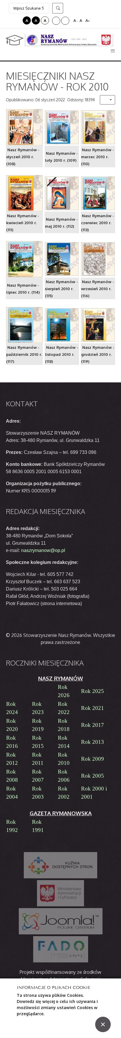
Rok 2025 (92, 691)
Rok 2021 (92, 708)
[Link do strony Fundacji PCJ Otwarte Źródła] (60, 921)
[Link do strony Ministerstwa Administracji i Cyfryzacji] (60, 893)
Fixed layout (56, 21)
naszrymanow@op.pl (43, 550)
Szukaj (57, 8)
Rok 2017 (92, 725)
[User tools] (107, 100)
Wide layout (65, 21)
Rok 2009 (92, 759)
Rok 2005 (92, 776)
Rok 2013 (92, 742)
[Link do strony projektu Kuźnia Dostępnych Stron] (60, 865)
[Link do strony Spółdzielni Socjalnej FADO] (60, 949)
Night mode (17, 20)
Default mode (9, 20)
